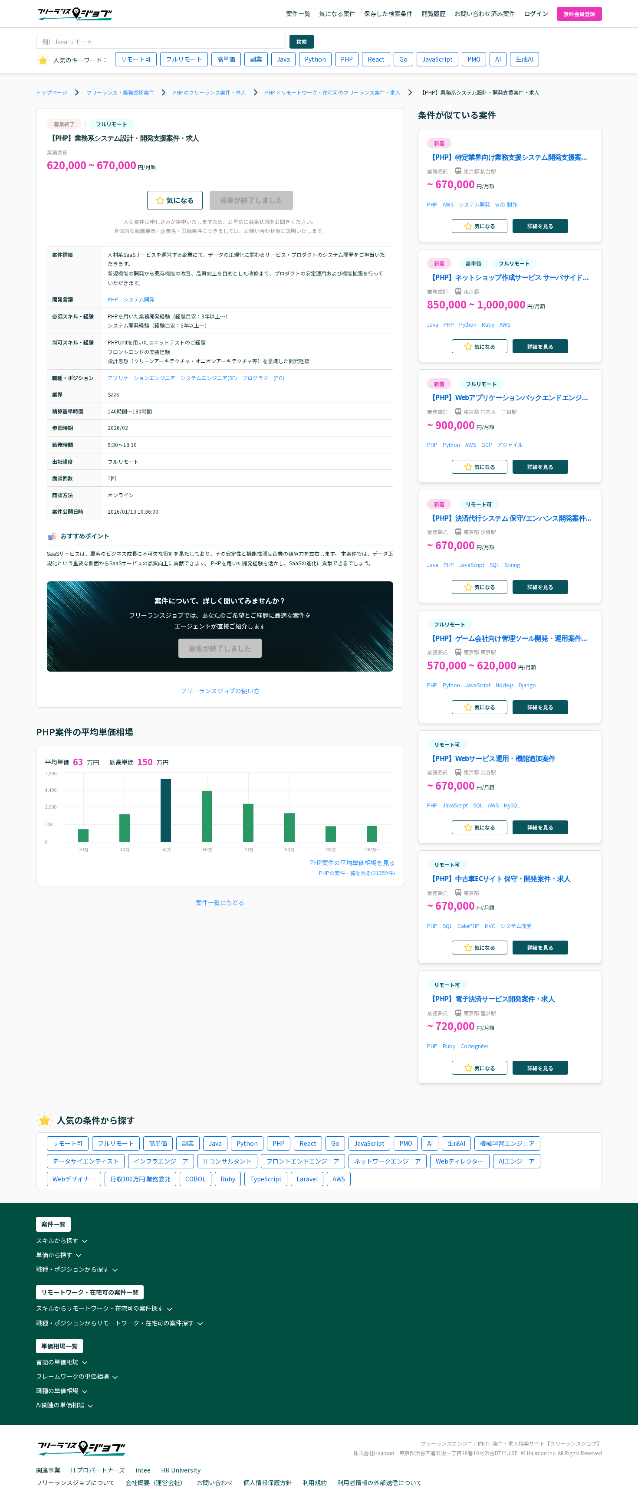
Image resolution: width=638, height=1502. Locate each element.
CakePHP (468, 925)
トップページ (51, 92)
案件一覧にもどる (220, 902)
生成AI (524, 59)
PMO (473, 59)
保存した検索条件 (388, 13)
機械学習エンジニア (507, 1143)
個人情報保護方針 (267, 1482)
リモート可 (136, 59)
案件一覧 (298, 13)
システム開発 (139, 299)
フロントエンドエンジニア (302, 1161)
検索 (301, 41)
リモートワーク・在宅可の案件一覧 (89, 1292)
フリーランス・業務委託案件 (120, 92)
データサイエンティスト (86, 1161)
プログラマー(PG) (263, 377)
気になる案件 (337, 13)
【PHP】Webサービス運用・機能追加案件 (492, 758)
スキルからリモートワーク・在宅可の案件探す (100, 1308)
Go (403, 59)
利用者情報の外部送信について (379, 1482)
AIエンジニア (517, 1161)
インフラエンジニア (161, 1161)
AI (498, 59)
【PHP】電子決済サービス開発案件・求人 (492, 999)
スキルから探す (57, 1240)
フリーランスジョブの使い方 (220, 690)
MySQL (512, 805)
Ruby (488, 324)
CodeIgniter (474, 1045)
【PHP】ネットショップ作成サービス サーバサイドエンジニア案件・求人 (509, 277)
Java (283, 59)
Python (315, 59)
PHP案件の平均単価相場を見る (352, 862)
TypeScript (266, 1178)
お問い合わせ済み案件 (484, 13)
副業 (256, 59)
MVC (490, 925)
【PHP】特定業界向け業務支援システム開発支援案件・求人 (505, 157)
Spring (512, 564)
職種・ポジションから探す (72, 1269)
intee (143, 1470)
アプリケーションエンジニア (141, 377)
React (376, 59)
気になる (180, 200)
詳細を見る (540, 226)
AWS (448, 204)
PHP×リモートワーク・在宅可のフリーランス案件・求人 (333, 92)
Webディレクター (460, 1161)
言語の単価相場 (57, 1362)
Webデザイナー (74, 1178)
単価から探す (54, 1254)
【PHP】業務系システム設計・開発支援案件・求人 (479, 92)
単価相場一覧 (59, 1345)
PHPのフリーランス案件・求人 (209, 92)
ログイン (536, 13)
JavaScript (437, 59)
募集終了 (64, 124)
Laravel (307, 1178)
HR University (181, 1470)
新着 (439, 143)
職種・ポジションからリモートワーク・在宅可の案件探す (115, 1322)
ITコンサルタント (227, 1161)
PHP (347, 59)
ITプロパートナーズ (98, 1470)
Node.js (504, 685)
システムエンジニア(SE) (209, 377)
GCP (486, 444)
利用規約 (315, 1482)
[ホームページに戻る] (75, 14)
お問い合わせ (215, 1482)
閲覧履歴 (433, 13)
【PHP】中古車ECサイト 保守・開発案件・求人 (499, 878)
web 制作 (506, 204)
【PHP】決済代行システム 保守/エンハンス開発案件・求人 (510, 518)
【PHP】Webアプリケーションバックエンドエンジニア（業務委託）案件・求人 (509, 398)
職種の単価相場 (57, 1390)
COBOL (195, 1178)
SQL (494, 564)
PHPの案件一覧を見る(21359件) (357, 872)
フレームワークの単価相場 (72, 1376)
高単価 (226, 59)
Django (527, 685)
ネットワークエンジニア (387, 1161)
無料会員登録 (579, 13)
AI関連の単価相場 (60, 1404)
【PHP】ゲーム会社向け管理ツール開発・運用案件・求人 (508, 638)
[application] (220, 814)
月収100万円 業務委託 (140, 1178)
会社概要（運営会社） (155, 1482)
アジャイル (510, 444)
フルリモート (184, 59)
